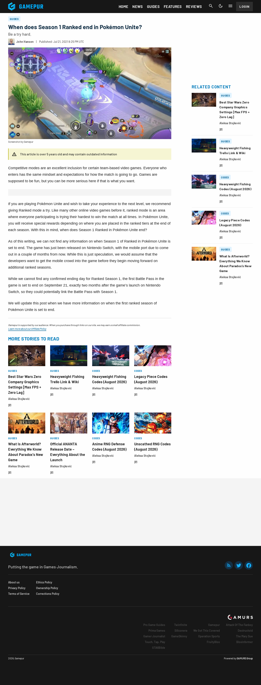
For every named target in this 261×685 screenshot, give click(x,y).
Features (173, 6)
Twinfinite (180, 625)
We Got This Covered (206, 630)
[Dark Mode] (221, 6)
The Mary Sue (244, 636)
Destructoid (245, 630)
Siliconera (181, 630)
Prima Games (156, 630)
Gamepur (214, 625)
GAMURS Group (245, 658)
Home (123, 6)
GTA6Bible (158, 647)
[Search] (211, 6)
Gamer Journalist (154, 636)
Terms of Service (19, 593)
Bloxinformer (244, 642)
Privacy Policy (16, 588)
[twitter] (238, 565)
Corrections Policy (47, 593)
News (137, 6)
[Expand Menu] (230, 6)
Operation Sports (209, 636)
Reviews (194, 6)
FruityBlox (213, 642)
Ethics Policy (44, 582)
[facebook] (248, 565)
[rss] (229, 565)
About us (14, 582)
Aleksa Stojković (19, 399)
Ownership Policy (47, 588)
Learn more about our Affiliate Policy (27, 328)
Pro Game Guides (154, 625)
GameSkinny (179, 636)
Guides (153, 6)
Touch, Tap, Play (155, 642)
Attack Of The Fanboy (239, 625)
